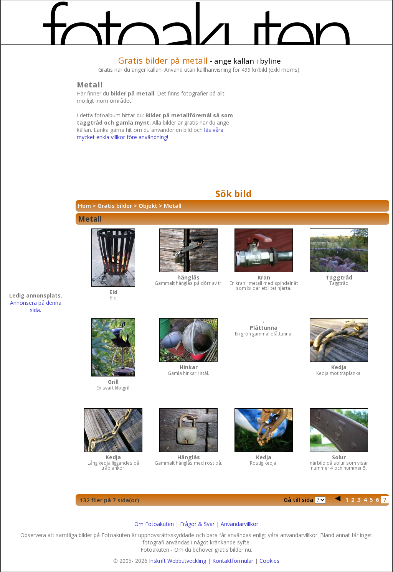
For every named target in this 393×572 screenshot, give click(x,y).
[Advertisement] (314, 132)
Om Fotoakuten (154, 524)
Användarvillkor (239, 524)
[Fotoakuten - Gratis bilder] (196, 23)
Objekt (148, 205)
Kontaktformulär (232, 560)
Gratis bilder (114, 205)
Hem (84, 205)
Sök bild (233, 193)
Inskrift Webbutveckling (177, 560)
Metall (173, 205)
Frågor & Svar (197, 524)
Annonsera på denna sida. (35, 306)
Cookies (269, 560)
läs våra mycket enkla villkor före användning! (150, 133)
